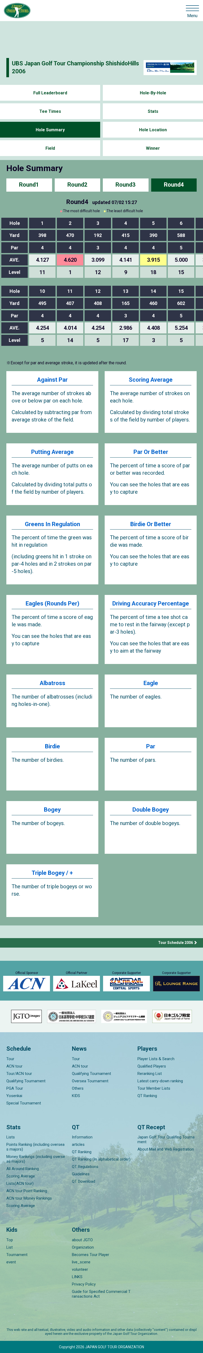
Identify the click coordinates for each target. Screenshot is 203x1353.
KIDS (76, 1095)
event (11, 1262)
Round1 (29, 184)
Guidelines (81, 1174)
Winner (153, 148)
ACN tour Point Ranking (26, 1191)
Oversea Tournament (90, 1081)
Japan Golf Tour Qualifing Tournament (166, 1139)
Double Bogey (150, 809)
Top (9, 1240)
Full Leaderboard (50, 92)
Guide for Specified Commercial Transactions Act (101, 1294)
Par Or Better (150, 452)
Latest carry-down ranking (160, 1081)
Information (82, 1137)
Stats (153, 111)
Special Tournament (23, 1103)
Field (50, 148)
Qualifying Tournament (25, 1081)
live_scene (81, 1262)
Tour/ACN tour (19, 1073)
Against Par (52, 379)
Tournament (16, 1254)
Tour (10, 1058)
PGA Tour (14, 1088)
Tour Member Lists (153, 1088)
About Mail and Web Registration (165, 1149)
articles (78, 1144)
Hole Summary (50, 129)
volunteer (80, 1269)
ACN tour (14, 1066)
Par (150, 746)
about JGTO (82, 1240)
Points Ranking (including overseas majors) (35, 1147)
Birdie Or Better (150, 524)
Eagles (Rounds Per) (52, 603)
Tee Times (50, 111)
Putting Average (52, 452)
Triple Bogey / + (52, 873)
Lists (10, 1137)
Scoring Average (151, 379)
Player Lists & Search (155, 1058)
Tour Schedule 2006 (175, 942)
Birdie (52, 746)
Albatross (52, 683)
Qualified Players (151, 1066)
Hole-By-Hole (153, 92)
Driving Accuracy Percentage (150, 603)
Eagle (151, 683)
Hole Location (153, 129)
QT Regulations (85, 1166)
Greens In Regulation (52, 524)
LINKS (77, 1276)
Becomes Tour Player (90, 1254)
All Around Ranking (22, 1168)
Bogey (52, 809)
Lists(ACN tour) (20, 1183)
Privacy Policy (84, 1284)
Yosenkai (14, 1095)
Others (78, 1088)
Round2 (77, 184)
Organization (83, 1247)
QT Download (83, 1181)
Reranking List (149, 1073)
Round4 (174, 184)
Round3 (126, 184)
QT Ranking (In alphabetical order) (101, 1159)
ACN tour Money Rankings (29, 1198)
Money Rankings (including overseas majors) (35, 1159)
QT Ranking (147, 1095)
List (9, 1247)
